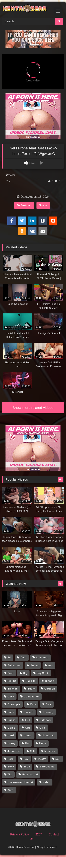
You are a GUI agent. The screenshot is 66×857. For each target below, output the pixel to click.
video (46, 782)
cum (33, 704)
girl (27, 727)
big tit (12, 680)
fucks (11, 719)
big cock (43, 673)
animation (14, 665)
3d (9, 657)
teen (27, 766)
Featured (26, 205)
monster (49, 751)
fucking (48, 712)
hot (27, 743)
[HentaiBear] (27, 9)
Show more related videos (33, 408)
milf (32, 751)
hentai (28, 735)
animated (42, 657)
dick (48, 704)
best (10, 673)
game (11, 727)
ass (50, 665)
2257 (38, 834)
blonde (49, 680)
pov (25, 758)
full (27, 719)
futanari (45, 719)
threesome (47, 766)
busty (31, 688)
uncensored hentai (20, 782)
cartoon (49, 688)
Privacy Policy (19, 834)
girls (42, 727)
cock (11, 696)
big (25, 673)
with (10, 789)
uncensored (30, 774)
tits (10, 774)
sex (57, 758)
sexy (11, 766)
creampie (14, 704)
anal (44, 205)
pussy (42, 758)
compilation (32, 696)
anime (34, 665)
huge (42, 743)
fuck (11, 712)
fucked (28, 712)
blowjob (13, 688)
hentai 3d (48, 735)
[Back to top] (55, 846)
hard (11, 735)
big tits (31, 680)
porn (11, 758)
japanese (14, 751)
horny (11, 743)
